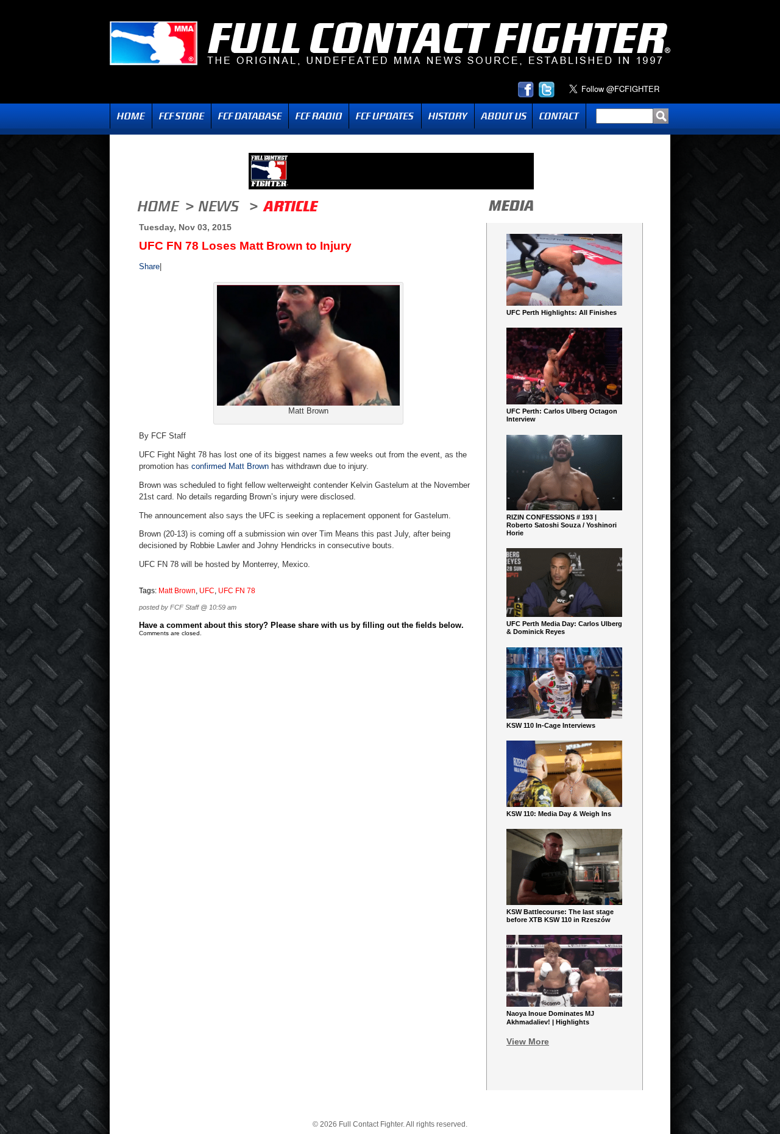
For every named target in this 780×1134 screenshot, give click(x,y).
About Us (503, 116)
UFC (206, 590)
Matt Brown (249, 466)
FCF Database (249, 116)
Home (131, 116)
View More (527, 1041)
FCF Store (181, 116)
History (448, 116)
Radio (319, 116)
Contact (559, 116)
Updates (385, 116)
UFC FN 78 (236, 590)
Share (149, 266)
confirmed (207, 466)
